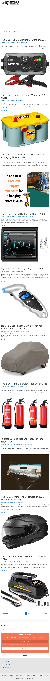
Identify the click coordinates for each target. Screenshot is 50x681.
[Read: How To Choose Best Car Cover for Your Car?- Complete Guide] (25, 359)
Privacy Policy (7, 669)
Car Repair (19, 159)
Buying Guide (13, 42)
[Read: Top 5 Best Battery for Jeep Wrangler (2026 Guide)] (25, 129)
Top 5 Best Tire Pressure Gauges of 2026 (22, 269)
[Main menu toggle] (47, 3)
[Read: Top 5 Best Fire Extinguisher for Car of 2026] (25, 414)
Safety (18, 386)
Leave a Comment (5, 42)
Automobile (12, 331)
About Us (7, 663)
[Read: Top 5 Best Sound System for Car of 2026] (25, 244)
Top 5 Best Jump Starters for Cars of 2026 (23, 40)
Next (45, 613)
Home (7, 661)
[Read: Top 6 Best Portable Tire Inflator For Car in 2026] (25, 589)
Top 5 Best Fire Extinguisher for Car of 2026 (24, 383)
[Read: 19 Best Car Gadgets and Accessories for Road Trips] (25, 472)
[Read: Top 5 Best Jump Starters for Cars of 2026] (25, 70)
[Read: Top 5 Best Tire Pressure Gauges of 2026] (25, 301)
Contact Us (7, 664)
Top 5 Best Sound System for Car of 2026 (23, 214)
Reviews (18, 42)
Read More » (4, 51)
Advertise (7, 666)
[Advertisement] (25, 14)
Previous (5, 613)
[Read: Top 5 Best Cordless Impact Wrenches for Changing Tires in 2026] (25, 189)
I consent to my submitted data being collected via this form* (17, 644)
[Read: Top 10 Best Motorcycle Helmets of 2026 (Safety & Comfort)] (25, 531)
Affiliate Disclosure (7, 667)
